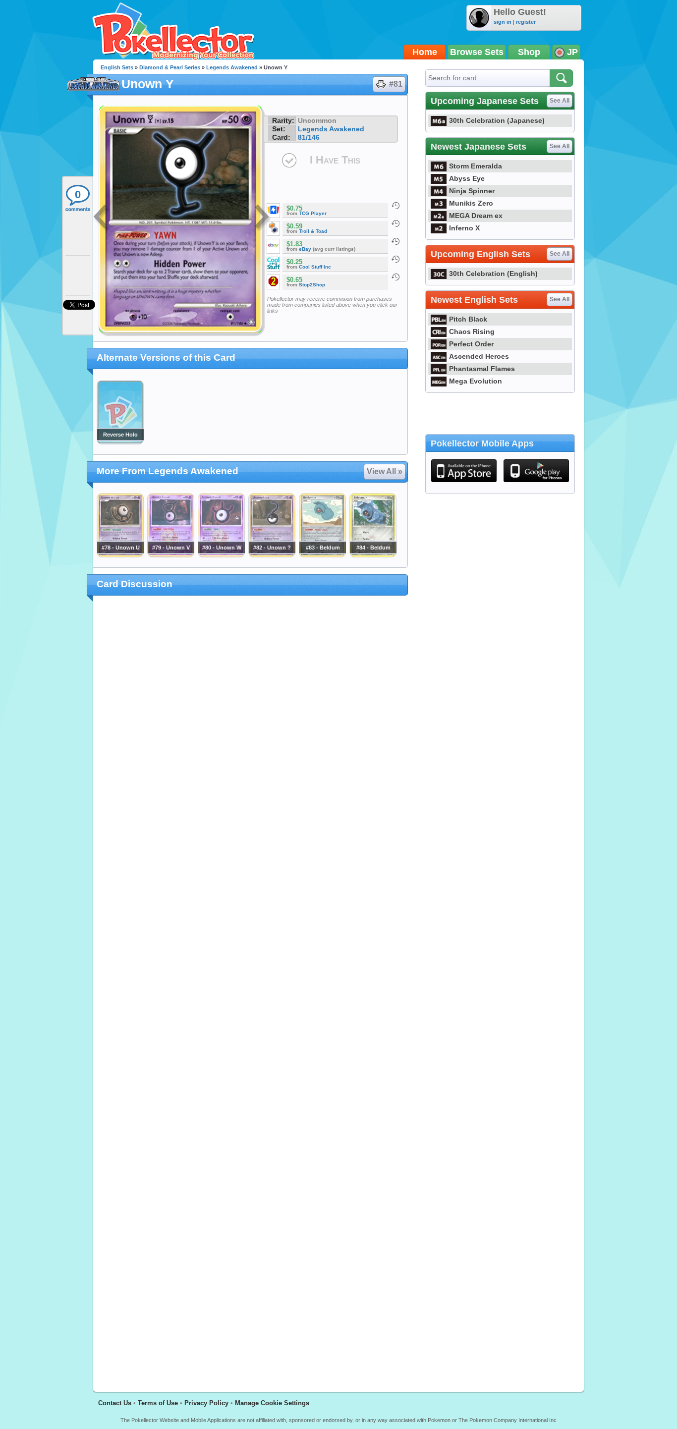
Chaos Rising (472, 331)
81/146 (309, 137)
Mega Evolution (475, 381)
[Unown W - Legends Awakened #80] (221, 555)
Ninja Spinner (472, 191)
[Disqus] (250, 988)
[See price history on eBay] (395, 241)
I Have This (335, 160)
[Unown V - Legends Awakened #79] (170, 555)
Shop (529, 52)
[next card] (262, 218)
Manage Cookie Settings (272, 1403)
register (526, 22)
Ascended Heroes (479, 356)
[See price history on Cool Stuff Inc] (395, 259)
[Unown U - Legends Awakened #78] (120, 555)
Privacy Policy (206, 1403)
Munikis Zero (471, 203)
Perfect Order (471, 344)
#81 (395, 84)
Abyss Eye (467, 178)
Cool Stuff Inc (315, 267)
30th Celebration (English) (493, 273)
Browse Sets (477, 52)
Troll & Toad (313, 231)
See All (559, 100)
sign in (502, 22)
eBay (305, 249)
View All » (384, 471)
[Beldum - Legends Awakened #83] (322, 555)
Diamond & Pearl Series (169, 67)
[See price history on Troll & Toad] (395, 223)
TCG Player (313, 213)
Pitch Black (468, 319)
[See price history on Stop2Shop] (395, 277)
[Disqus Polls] (250, 732)
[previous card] (101, 218)
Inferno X (464, 228)
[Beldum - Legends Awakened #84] (372, 555)
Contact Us (114, 1403)
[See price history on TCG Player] (395, 206)
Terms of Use (158, 1403)
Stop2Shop (312, 284)
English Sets (117, 67)
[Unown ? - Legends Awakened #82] (271, 555)
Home (424, 52)
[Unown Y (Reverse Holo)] (120, 442)
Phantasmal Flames (482, 369)
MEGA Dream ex (476, 216)
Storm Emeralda (475, 166)
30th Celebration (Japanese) (497, 120)
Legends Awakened (232, 67)
